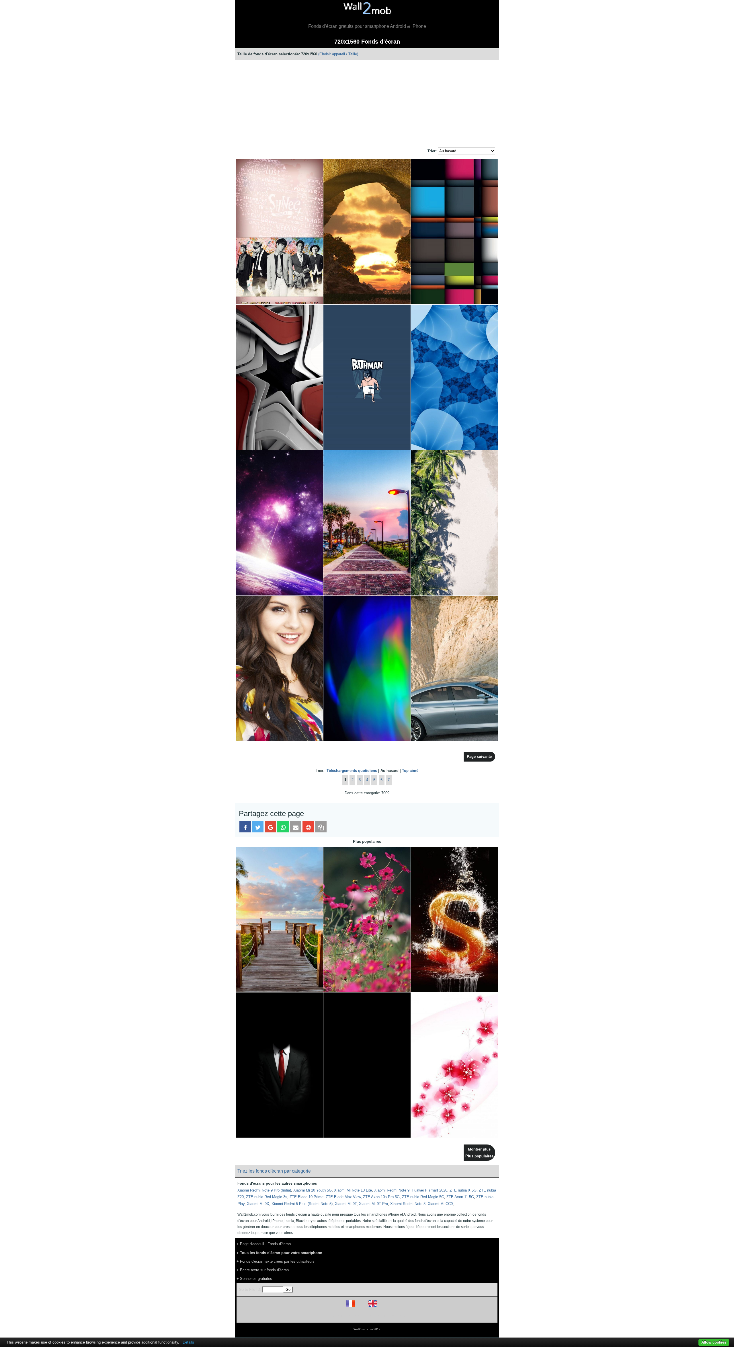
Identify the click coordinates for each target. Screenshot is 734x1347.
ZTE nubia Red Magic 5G (423, 1197)
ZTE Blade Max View (343, 1197)
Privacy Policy (385, 1315)
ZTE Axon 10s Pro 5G (381, 1197)
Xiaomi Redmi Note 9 (391, 1190)
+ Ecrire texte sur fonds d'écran (263, 1270)
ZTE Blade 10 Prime (306, 1197)
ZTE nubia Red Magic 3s (266, 1197)
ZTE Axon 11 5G (460, 1197)
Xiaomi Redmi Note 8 (407, 1204)
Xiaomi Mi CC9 (440, 1204)
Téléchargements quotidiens (352, 770)
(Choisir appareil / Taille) (338, 54)
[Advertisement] (367, 104)
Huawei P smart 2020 (429, 1190)
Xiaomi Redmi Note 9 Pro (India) (264, 1190)
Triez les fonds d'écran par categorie (274, 1171)
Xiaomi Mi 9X (258, 1204)
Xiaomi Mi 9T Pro (373, 1204)
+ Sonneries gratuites (254, 1278)
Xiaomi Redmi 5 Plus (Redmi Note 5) (302, 1204)
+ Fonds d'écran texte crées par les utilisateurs (276, 1261)
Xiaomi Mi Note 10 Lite (353, 1190)
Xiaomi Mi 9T (346, 1204)
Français (361, 1307)
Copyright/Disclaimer (359, 1315)
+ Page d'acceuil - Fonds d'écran (264, 1244)
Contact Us (403, 1315)
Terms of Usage (333, 1315)
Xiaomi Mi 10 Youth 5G (312, 1190)
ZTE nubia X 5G (463, 1190)
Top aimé (410, 770)
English (382, 1307)
